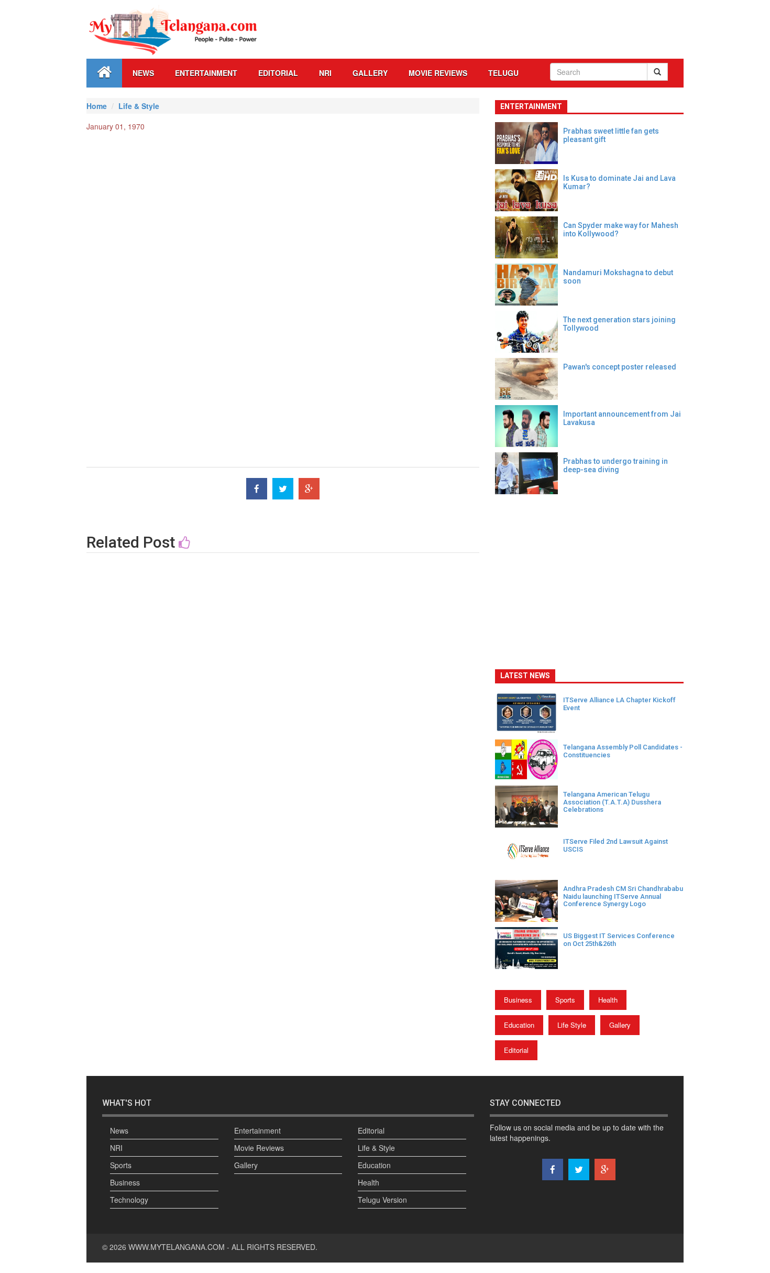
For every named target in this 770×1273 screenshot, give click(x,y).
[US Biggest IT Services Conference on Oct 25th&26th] (529, 948)
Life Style (571, 1025)
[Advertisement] (282, 215)
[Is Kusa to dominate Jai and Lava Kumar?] (529, 190)
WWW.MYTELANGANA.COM (177, 1247)
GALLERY (370, 73)
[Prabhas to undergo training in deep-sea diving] (529, 473)
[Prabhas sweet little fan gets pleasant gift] (529, 143)
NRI (325, 73)
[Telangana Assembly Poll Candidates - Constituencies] (529, 759)
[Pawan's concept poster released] (529, 379)
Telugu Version (382, 1199)
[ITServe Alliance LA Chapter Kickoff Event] (529, 712)
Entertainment (206, 73)
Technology (129, 1199)
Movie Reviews (438, 73)
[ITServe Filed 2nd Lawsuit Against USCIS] (529, 854)
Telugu (503, 73)
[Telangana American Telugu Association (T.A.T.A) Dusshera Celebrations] (529, 807)
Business (518, 1000)
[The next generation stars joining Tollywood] (529, 332)
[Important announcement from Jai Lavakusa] (529, 426)
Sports (565, 1000)
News (143, 73)
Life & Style (138, 106)
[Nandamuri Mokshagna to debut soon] (529, 285)
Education (519, 1025)
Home (96, 106)
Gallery (620, 1025)
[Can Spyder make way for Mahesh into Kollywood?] (529, 237)
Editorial (278, 73)
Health (608, 1000)
